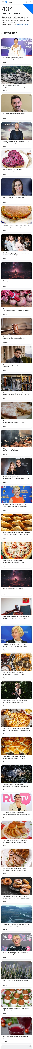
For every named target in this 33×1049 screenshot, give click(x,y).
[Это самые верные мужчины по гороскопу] (16, 359)
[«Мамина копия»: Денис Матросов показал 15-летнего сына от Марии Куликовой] (16, 639)
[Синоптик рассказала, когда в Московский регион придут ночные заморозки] (16, 778)
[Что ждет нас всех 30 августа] (16, 583)
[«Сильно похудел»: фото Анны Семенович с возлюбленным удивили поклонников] (16, 806)
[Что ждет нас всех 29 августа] (16, 275)
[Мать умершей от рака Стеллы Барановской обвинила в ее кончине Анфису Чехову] (16, 191)
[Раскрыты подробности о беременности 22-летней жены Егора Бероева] (16, 471)
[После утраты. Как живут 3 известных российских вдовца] (16, 135)
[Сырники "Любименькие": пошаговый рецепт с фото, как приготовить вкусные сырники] (16, 834)
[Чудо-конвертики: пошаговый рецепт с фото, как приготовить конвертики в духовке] (16, 527)
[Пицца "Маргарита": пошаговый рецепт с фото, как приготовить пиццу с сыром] (16, 722)
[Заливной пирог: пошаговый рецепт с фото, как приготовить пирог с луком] (16, 219)
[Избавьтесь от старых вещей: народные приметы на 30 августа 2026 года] (16, 387)
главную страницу (22, 24)
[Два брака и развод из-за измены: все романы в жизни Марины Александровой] (16, 247)
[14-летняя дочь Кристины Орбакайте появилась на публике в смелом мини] (16, 946)
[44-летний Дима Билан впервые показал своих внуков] (16, 107)
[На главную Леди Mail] (9, 2)
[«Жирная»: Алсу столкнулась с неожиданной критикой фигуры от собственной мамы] (16, 51)
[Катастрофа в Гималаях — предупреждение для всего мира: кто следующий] (16, 79)
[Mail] (6, 2)
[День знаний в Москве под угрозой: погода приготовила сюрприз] (16, 694)
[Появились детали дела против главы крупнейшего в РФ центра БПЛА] (16, 331)
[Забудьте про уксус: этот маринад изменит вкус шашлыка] (16, 443)
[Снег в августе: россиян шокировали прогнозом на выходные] (16, 974)
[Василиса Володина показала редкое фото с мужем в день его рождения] (16, 499)
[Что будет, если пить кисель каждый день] (16, 1030)
